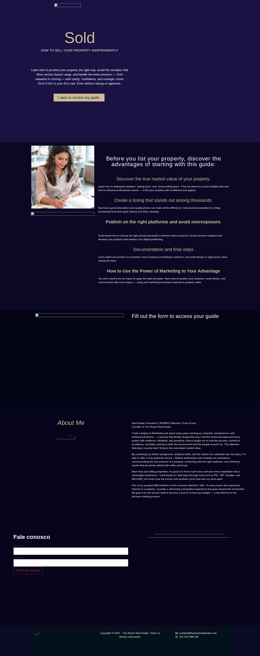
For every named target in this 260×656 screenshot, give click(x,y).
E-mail (18, 557)
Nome (18, 545)
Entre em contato (28, 570)
